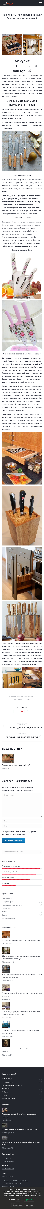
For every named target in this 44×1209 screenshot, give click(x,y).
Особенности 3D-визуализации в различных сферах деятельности (20, 1031)
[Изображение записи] (8, 758)
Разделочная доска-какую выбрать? (16, 765)
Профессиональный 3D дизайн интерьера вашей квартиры (19, 1115)
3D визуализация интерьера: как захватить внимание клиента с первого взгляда (21, 957)
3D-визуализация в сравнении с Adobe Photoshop (19, 1129)
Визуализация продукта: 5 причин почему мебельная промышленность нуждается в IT (21, 1013)
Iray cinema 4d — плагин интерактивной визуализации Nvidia (21, 1143)
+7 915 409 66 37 (8, 1169)
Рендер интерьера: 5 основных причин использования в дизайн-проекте (22, 994)
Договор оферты (8, 1186)
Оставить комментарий (22, 699)
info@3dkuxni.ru (7, 1176)
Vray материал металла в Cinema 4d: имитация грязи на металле (22, 1050)
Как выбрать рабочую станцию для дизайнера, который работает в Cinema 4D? (22, 976)
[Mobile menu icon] (40, 3)
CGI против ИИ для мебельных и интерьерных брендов (21, 940)
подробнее (29, 1205)
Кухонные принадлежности (24, 696)
